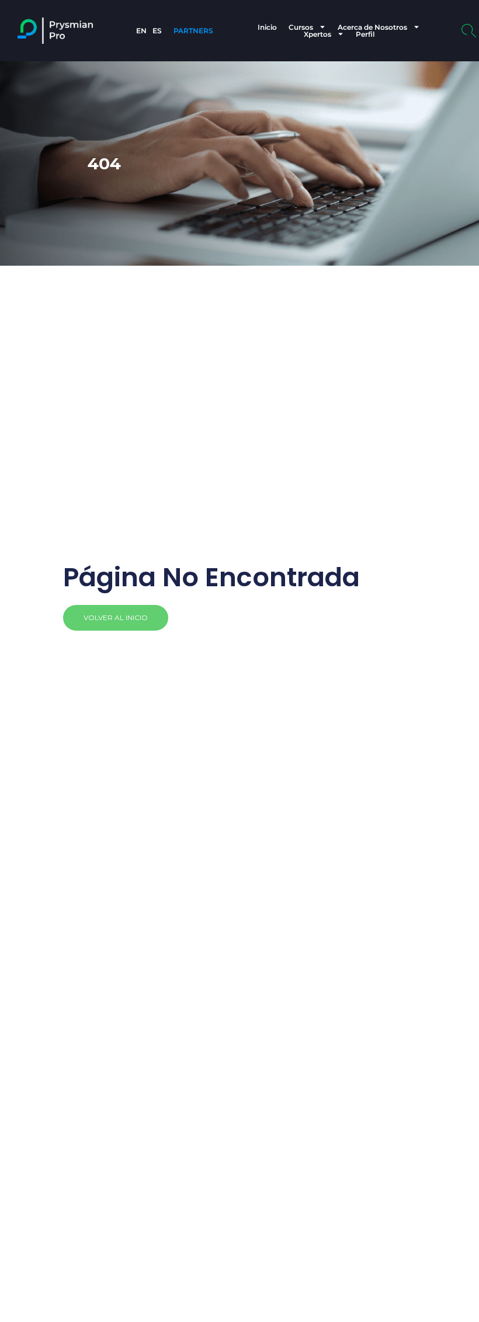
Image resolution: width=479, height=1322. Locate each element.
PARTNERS (193, 30)
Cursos (301, 26)
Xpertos (317, 33)
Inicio (267, 26)
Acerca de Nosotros (372, 26)
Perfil (365, 33)
